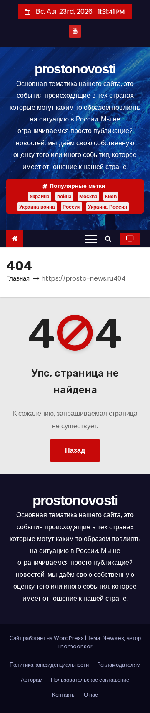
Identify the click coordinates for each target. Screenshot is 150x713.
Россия (71, 206)
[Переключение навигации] (91, 238)
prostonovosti (75, 68)
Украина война (37, 206)
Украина (40, 196)
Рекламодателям (118, 665)
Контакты (63, 695)
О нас (91, 695)
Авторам (31, 680)
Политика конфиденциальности (49, 665)
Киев (111, 196)
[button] (110, 239)
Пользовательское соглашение (90, 680)
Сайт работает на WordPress (47, 638)
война (64, 196)
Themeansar (75, 646)
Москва (88, 196)
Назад (75, 450)
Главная (18, 278)
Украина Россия (107, 206)
